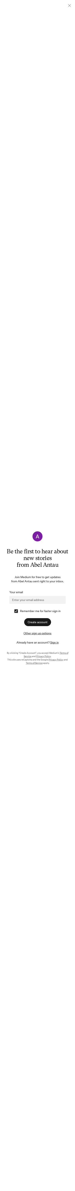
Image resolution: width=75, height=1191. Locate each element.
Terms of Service (34, 663)
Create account (38, 622)
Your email (16, 592)
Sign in (54, 642)
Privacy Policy (43, 656)
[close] (69, 6)
